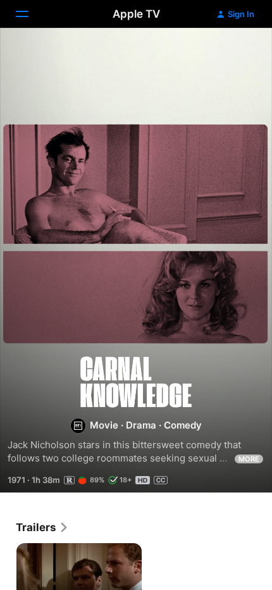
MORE (248, 459)
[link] (42, 527)
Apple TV (136, 14)
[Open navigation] (30, 14)
